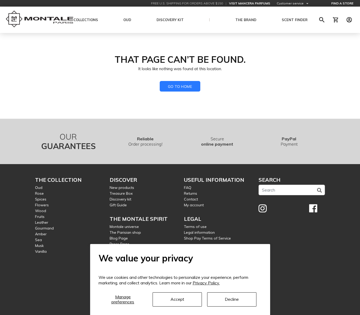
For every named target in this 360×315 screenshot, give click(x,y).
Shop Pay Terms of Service (207, 238)
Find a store (342, 3)
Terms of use (195, 226)
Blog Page (119, 238)
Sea (38, 239)
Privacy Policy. (206, 282)
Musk (39, 245)
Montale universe (124, 226)
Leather (41, 222)
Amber (41, 234)
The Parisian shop (125, 232)
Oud (38, 187)
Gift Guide (118, 205)
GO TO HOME (180, 86)
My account (194, 205)
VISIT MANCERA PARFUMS (249, 3)
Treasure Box (121, 193)
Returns (190, 193)
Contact (191, 199)
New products (122, 187)
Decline (232, 299)
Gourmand (44, 228)
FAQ (187, 187)
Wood (40, 210)
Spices (40, 199)
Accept (177, 299)
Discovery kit (120, 199)
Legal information (199, 232)
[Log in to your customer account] (349, 20)
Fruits (40, 216)
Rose (39, 193)
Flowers (42, 205)
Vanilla (41, 251)
